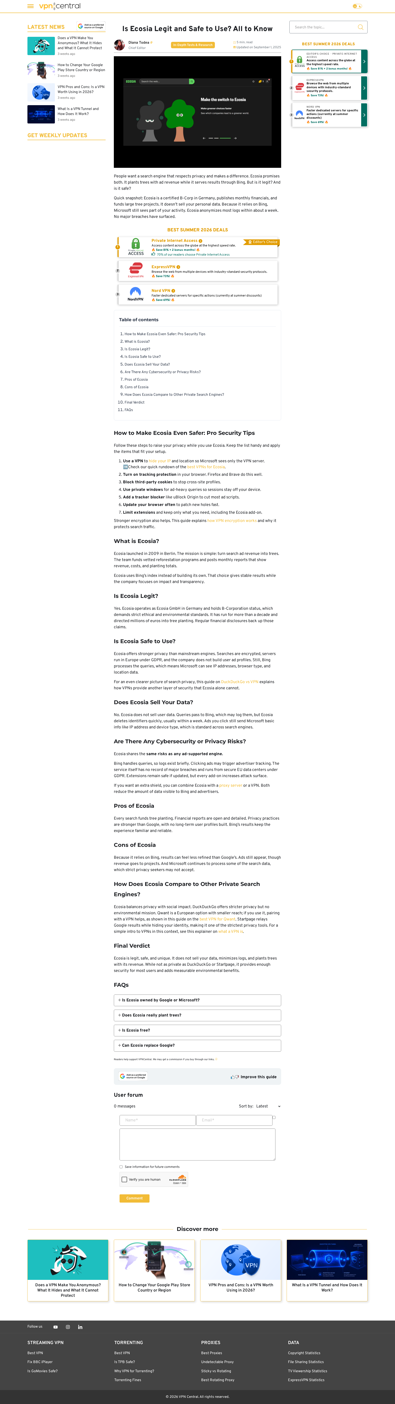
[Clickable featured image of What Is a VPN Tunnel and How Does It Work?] (327, 1260)
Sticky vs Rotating (216, 1371)
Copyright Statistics (304, 1353)
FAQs (129, 410)
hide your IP (160, 461)
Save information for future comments (152, 1167)
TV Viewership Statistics (307, 1371)
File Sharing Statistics (306, 1362)
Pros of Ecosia (136, 379)
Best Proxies (211, 1353)
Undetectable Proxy (217, 1362)
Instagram (68, 1327)
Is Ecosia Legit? (137, 349)
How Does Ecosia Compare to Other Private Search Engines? (174, 395)
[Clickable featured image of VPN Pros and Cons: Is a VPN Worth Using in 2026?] (240, 1260)
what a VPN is (230, 931)
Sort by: (246, 1106)
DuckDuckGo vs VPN (240, 682)
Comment (134, 1198)
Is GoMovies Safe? (42, 1371)
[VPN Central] (59, 6)
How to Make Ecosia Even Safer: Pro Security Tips (165, 334)
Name (131, 1120)
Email (208, 1120)
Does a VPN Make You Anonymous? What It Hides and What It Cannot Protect (68, 1290)
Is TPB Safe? (124, 1362)
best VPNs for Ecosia (206, 467)
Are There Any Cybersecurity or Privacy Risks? (163, 372)
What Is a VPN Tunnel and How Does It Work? (327, 1288)
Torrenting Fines (127, 1380)
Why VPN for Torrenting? (134, 1371)
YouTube (55, 1327)
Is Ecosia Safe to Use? (143, 357)
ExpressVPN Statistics (306, 1380)
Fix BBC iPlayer (40, 1362)
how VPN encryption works (232, 521)
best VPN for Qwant (217, 919)
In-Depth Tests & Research (193, 45)
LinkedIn (80, 1327)
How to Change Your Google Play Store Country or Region (154, 1288)
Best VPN (35, 1353)
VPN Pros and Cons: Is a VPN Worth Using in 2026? (240, 1288)
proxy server (230, 785)
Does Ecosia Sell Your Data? (147, 364)
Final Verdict (134, 402)
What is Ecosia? (137, 342)
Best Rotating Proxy (217, 1380)
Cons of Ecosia (136, 387)
